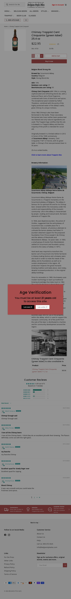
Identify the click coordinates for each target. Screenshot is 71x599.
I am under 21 (42, 307)
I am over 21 (27, 307)
